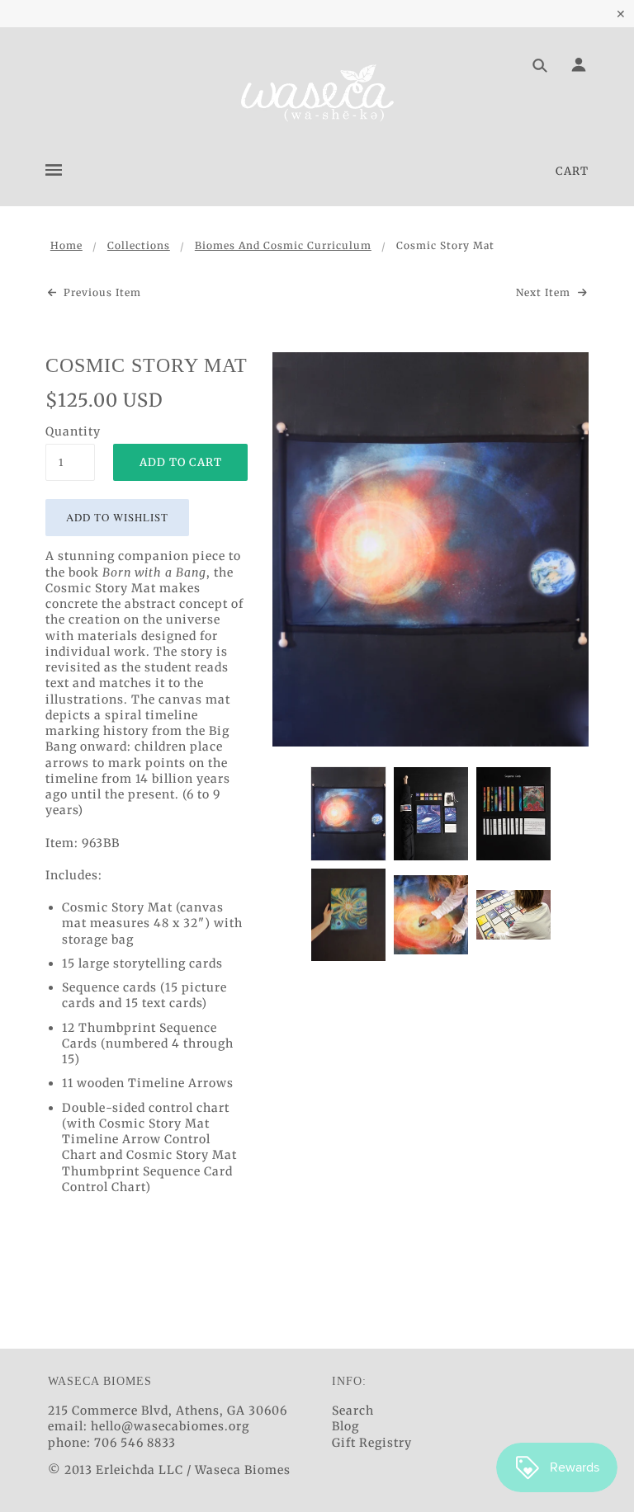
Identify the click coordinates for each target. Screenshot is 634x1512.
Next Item (545, 292)
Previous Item (100, 292)
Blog (345, 1426)
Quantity (70, 431)
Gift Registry (372, 1442)
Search (353, 1410)
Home (66, 245)
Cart (572, 171)
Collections (138, 245)
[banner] (317, 93)
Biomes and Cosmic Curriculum (283, 245)
